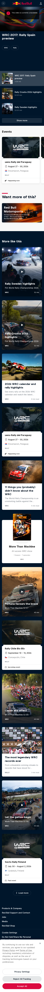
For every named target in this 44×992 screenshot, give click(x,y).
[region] (22, 965)
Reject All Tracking (22, 979)
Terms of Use (26, 950)
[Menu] (3, 3)
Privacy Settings (22, 972)
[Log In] (41, 3)
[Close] (40, 943)
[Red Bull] (22, 3)
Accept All (22, 986)
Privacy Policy (8, 950)
